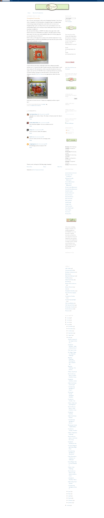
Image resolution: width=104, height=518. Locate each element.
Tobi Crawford (68, 206)
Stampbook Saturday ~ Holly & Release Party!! (72, 346)
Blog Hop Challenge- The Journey (72, 368)
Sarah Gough (68, 202)
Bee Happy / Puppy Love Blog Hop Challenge (72, 354)
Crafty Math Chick (33, 122)
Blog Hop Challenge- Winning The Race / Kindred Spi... (71, 361)
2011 (68, 322)
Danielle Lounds (68, 191)
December (70, 326)
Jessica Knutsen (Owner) (70, 173)
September (70, 333)
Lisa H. (31, 136)
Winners (67, 310)
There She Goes (71, 67)
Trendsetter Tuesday (70, 296)
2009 (68, 505)
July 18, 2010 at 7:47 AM (38, 136)
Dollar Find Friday (69, 279)
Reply (30, 119)
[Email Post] (46, 104)
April (69, 496)
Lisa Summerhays (33, 114)
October (70, 330)
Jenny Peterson (68, 194)
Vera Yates (67, 211)
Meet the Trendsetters (38, 12)
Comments (69, 132)
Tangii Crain (68, 204)
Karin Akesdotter (69, 196)
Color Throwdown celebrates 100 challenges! (72, 458)
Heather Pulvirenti (69, 192)
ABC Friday (68, 268)
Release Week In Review (70, 283)
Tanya (30, 129)
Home (29, 12)
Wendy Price (68, 213)
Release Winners (69, 287)
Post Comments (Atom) (38, 169)
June (69, 491)
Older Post (59, 166)
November (70, 328)
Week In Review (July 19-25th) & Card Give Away (72, 375)
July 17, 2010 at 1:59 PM (43, 122)
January (70, 502)
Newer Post (29, 166)
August (70, 335)
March (69, 498)
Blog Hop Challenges (70, 276)
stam (66, 289)
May (69, 493)
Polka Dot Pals (39, 74)
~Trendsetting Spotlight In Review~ (71, 421)
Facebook (67, 69)
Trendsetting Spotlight (70, 299)
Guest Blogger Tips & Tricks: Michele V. (72, 463)
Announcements (69, 270)
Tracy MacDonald (69, 208)
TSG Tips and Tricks (70, 305)
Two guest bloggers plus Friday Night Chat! (72, 447)
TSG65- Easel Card (72, 371)
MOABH (67, 281)
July (69, 337)
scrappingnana (32, 144)
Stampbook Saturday (33, 18)
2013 (68, 317)
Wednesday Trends (69, 307)
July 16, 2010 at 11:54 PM (43, 114)
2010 (68, 324)
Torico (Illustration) (69, 181)
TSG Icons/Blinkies (69, 303)
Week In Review (69, 308)
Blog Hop (67, 274)
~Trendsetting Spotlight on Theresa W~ (71, 452)
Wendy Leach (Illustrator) (71, 187)
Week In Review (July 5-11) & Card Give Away (72, 438)
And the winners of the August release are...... (72, 341)
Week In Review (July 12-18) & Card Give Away (72, 408)
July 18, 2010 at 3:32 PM (41, 144)
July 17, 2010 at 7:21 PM (38, 129)
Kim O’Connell (68, 198)
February (70, 500)
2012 (68, 320)
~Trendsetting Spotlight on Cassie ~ (71, 388)
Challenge (67, 277)
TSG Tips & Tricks (72, 350)
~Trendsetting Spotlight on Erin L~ (72, 487)
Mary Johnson (68, 200)
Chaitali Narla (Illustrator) (71, 189)
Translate (69, 21)
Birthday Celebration (70, 272)
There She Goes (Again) (70, 292)
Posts (68, 130)
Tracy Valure (68, 209)
